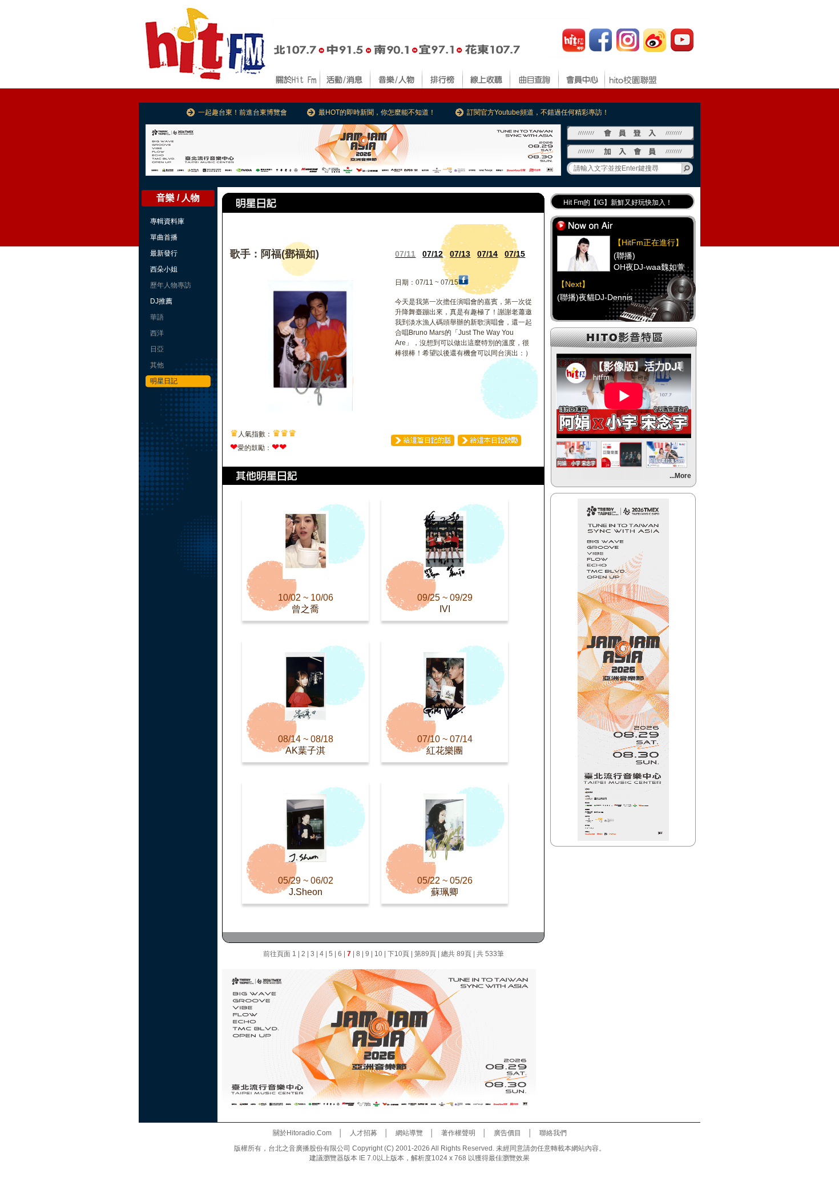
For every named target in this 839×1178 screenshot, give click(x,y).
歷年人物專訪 (170, 285)
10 (378, 954)
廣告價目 (507, 1133)
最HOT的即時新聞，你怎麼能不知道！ (376, 112)
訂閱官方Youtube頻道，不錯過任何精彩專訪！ (538, 112)
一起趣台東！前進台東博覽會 (242, 112)
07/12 (432, 253)
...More (680, 476)
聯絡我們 (553, 1133)
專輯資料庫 (167, 221)
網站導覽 (409, 1133)
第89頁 (425, 954)
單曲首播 (164, 237)
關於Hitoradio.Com (302, 1133)
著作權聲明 (458, 1133)
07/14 (487, 253)
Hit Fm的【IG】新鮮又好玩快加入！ (617, 203)
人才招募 (363, 1133)
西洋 (157, 333)
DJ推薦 (161, 301)
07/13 (460, 253)
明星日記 (164, 381)
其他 (157, 365)
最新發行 (164, 253)
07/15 (515, 253)
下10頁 (398, 954)
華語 (157, 317)
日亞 (157, 349)
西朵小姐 (164, 269)
